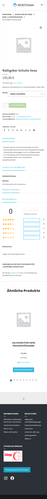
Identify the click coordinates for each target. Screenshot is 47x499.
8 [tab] (32, 380)
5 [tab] (23, 380)
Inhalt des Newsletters (12, 425)
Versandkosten (18, 83)
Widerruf (28, 439)
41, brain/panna (35, 119)
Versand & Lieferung (32, 432)
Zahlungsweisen (30, 435)
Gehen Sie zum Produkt (23, 370)
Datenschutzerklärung (33, 425)
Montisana (6, 14)
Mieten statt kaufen (10, 432)
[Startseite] (23, 5)
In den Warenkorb (17, 105)
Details (5, 93)
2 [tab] (14, 380)
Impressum (29, 429)
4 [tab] (20, 380)
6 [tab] (26, 380)
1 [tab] (11, 380)
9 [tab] (36, 380)
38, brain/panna (21, 119)
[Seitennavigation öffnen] (6, 5)
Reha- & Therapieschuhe (12, 17)
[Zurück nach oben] (23, 398)
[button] (41, 28)
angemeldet (15, 273)
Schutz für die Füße (23, 14)
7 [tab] (29, 380)
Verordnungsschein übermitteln (17, 470)
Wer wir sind (8, 429)
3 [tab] (17, 380)
